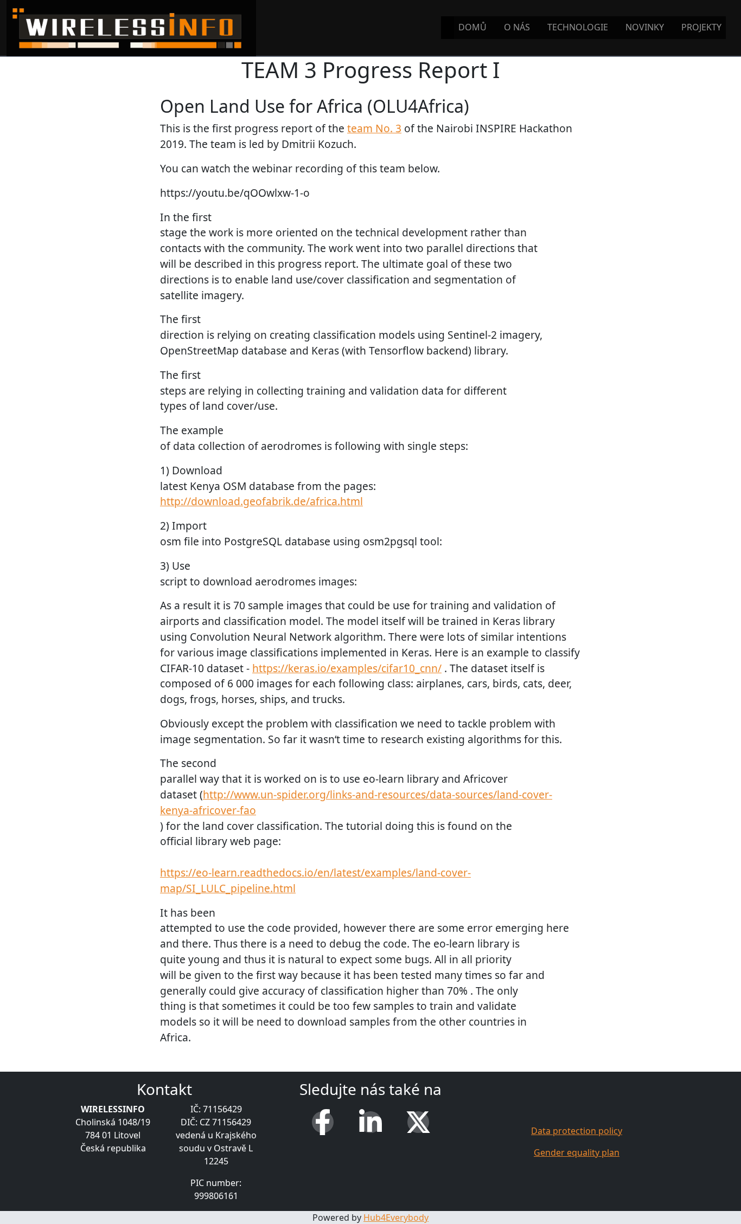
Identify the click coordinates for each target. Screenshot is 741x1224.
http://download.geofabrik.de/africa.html (261, 501)
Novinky (644, 27)
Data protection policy (576, 1131)
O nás (517, 27)
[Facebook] (323, 1122)
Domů (472, 27)
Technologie (577, 27)
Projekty (701, 27)
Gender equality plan (576, 1152)
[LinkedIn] (370, 1122)
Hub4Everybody (396, 1217)
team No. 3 (374, 128)
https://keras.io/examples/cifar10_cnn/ (347, 668)
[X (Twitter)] (418, 1122)
